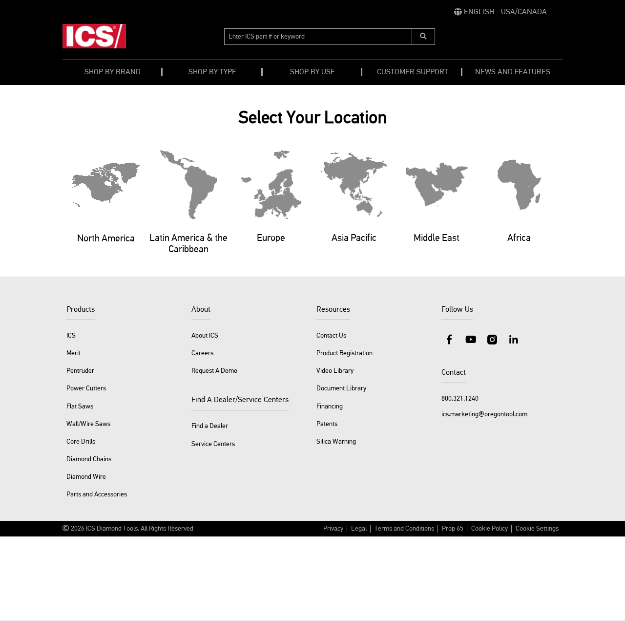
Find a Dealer (209, 426)
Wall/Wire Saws (88, 424)
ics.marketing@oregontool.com (484, 414)
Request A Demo (214, 370)
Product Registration (344, 353)
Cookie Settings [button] (537, 528)
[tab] (105, 205)
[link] (500, 12)
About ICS (204, 335)
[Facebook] (449, 339)
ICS (71, 335)
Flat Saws (79, 406)
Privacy (333, 528)
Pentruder (80, 370)
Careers (202, 353)
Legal (359, 528)
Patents (326, 424)
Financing (329, 406)
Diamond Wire (86, 476)
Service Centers (213, 444)
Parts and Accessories (96, 494)
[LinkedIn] (513, 339)
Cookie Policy (489, 528)
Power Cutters (86, 388)
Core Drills (80, 441)
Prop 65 (452, 528)
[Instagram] (492, 339)
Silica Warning (336, 441)
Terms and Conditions (404, 528)
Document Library (341, 388)
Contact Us (331, 335)
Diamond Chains (88, 459)
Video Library (335, 370)
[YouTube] (471, 339)
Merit (73, 353)
